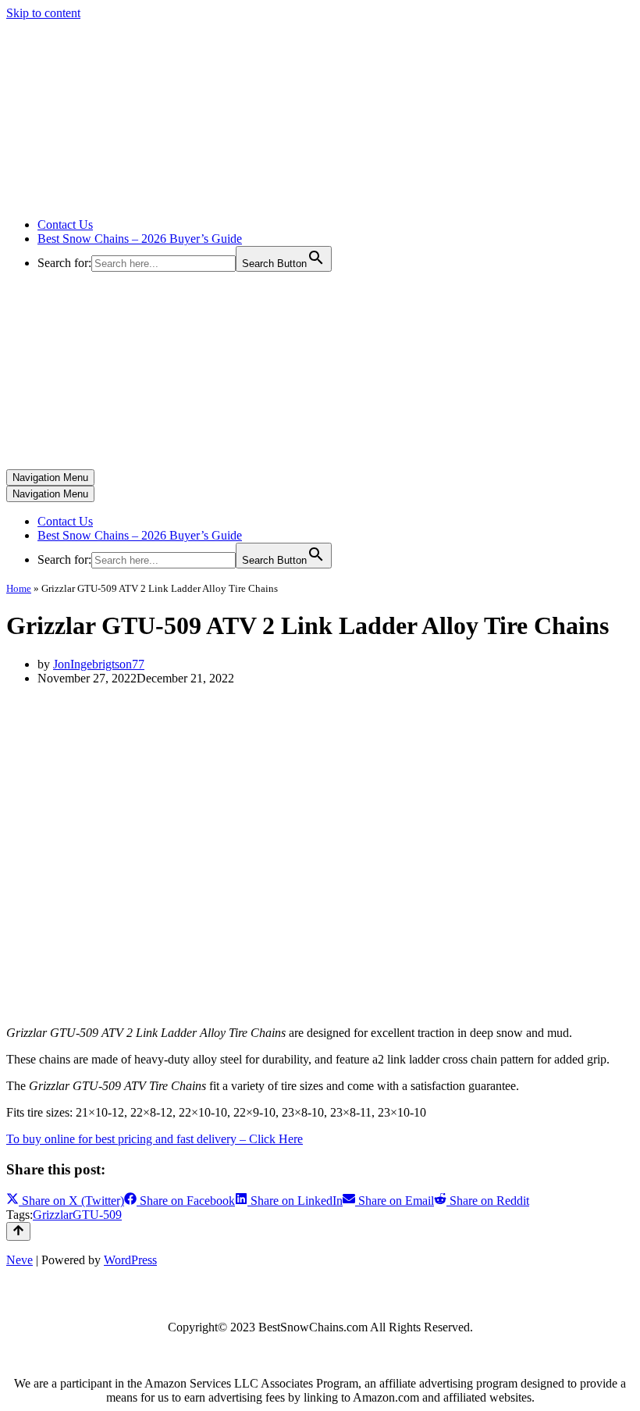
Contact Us (65, 224)
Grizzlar (53, 1214)
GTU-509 (97, 1214)
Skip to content (43, 13)
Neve (19, 1260)
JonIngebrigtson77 (98, 664)
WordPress (130, 1260)
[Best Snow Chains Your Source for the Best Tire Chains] (164, 198)
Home (18, 588)
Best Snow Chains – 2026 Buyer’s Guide (139, 238)
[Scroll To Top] (18, 1231)
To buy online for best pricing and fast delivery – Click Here (154, 1139)
